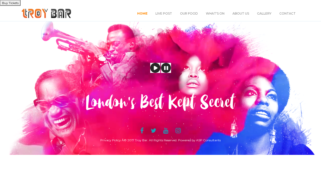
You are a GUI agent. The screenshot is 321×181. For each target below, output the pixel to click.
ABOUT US (240, 13)
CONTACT (287, 13)
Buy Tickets (10, 3)
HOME (142, 13)
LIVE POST (163, 13)
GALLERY (264, 13)
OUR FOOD (189, 13)
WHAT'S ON (215, 13)
